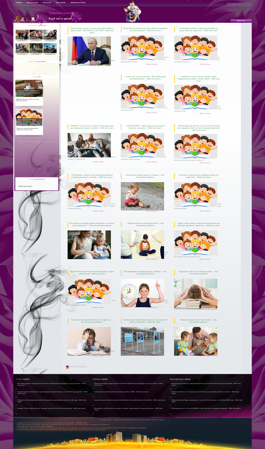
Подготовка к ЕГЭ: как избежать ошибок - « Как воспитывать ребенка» (198, 272)
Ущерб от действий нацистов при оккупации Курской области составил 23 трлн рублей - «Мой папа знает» (52, 392)
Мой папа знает (32, 2)
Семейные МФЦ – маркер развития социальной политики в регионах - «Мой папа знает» (145, 127)
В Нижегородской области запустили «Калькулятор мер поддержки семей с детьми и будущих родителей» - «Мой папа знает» (198, 128)
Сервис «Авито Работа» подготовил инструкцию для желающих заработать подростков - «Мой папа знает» (198, 224)
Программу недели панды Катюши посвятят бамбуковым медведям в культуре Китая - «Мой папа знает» (51, 384)
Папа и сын (47, 2)
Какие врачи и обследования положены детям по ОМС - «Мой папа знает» (121, 392)
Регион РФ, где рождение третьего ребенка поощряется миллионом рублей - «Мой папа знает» (145, 29)
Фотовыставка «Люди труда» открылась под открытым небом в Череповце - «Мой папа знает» (145, 321)
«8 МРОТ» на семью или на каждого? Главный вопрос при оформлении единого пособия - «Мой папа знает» (92, 127)
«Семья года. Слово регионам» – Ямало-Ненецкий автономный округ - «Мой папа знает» (145, 78)
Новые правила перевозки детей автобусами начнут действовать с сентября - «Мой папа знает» (130, 400)
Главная (19, 2)
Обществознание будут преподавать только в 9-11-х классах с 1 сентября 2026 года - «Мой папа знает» (206, 400)
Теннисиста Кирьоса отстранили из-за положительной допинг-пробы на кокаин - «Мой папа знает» (205, 392)
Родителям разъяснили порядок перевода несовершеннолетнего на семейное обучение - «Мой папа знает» (28, 122)
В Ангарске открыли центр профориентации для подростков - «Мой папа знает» (198, 176)
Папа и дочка (61, 2)
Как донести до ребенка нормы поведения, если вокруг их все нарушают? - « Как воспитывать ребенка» (92, 224)
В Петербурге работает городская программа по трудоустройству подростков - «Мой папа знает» (198, 29)
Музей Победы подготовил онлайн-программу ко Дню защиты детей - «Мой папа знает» (92, 272)
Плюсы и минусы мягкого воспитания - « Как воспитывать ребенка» (198, 321)
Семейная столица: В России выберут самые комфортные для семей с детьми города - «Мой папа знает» (199, 79)
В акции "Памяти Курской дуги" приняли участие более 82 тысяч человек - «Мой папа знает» (51, 408)
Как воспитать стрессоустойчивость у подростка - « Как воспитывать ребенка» (92, 321)
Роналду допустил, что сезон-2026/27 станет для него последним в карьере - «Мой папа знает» (206, 408)
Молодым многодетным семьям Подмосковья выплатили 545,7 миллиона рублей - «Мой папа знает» (206, 384)
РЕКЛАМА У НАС (81, 423)
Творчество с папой (77, 2)
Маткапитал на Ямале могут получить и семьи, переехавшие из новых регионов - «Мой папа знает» (128, 409)
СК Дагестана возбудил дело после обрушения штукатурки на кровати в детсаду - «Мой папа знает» (28, 93)
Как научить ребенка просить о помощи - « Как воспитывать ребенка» (145, 176)
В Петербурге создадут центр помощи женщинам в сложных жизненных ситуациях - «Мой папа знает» (92, 176)
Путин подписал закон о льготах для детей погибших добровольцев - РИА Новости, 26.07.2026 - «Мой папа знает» (92, 30)
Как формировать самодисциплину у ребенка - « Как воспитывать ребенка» (145, 272)
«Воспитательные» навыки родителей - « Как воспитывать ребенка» (145, 224)
